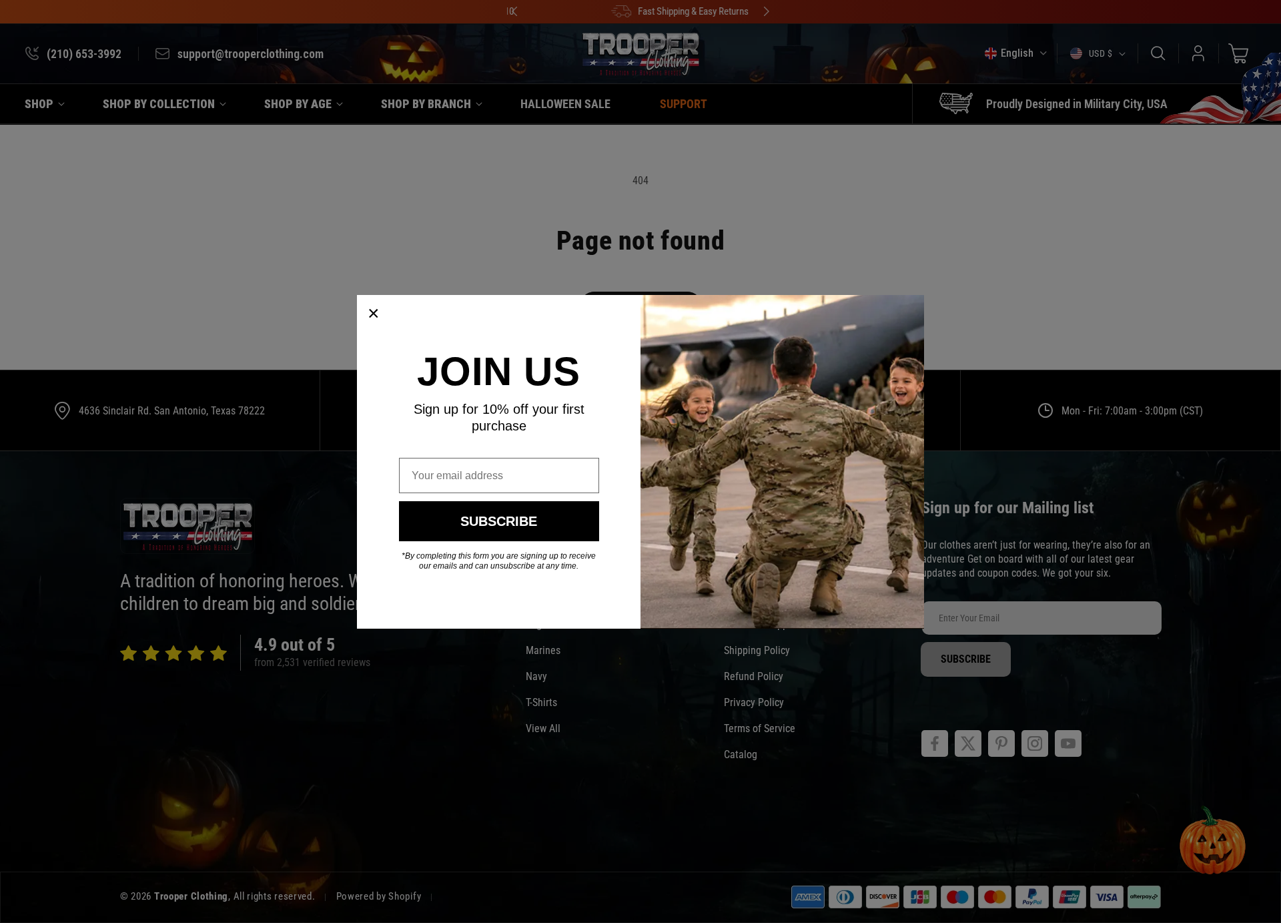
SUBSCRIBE (498, 521)
